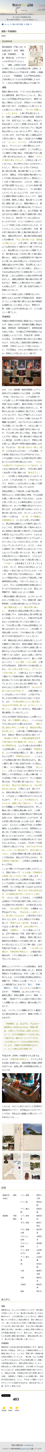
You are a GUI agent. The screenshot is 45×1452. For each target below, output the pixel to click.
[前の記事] (11, 1411)
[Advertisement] (22, 1427)
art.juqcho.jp (28, 1445)
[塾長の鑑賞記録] (22, 14)
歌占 (30, 984)
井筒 (26, 974)
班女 (16, 988)
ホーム (6, 24)
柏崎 (38, 984)
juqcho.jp (25, 1449)
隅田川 (7, 988)
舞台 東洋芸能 (17, 24)
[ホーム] (4, 1411)
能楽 (28, 24)
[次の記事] (17, 1411)
